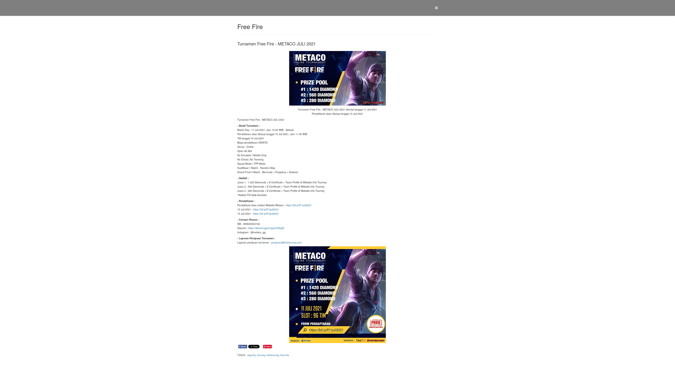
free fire (284, 355)
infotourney (273, 355)
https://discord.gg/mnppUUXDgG (266, 228)
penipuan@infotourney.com (286, 242)
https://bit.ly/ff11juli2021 (299, 205)
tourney (261, 355)
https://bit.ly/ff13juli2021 (266, 209)
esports (251, 355)
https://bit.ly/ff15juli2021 (266, 213)
